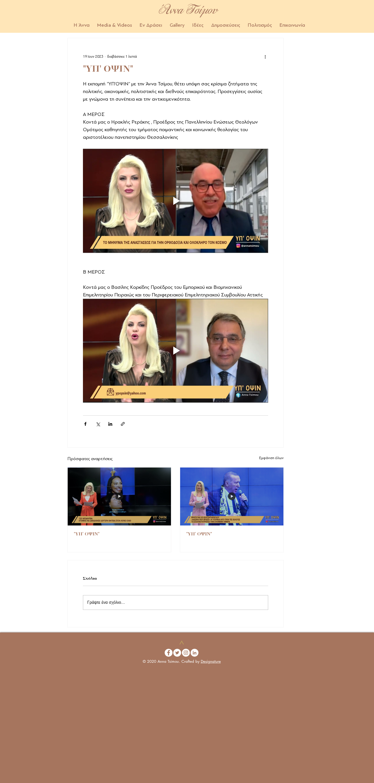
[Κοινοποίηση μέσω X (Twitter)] (97, 423)
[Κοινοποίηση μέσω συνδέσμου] (122, 423)
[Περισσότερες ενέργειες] (265, 56)
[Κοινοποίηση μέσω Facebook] (85, 423)
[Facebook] (168, 653)
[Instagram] (186, 653)
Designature (211, 661)
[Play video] (175, 201)
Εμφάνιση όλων (271, 458)
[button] (114, 25)
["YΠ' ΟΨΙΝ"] (119, 496)
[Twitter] (177, 653)
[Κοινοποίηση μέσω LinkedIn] (110, 423)
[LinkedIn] (194, 653)
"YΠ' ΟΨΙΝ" (86, 534)
